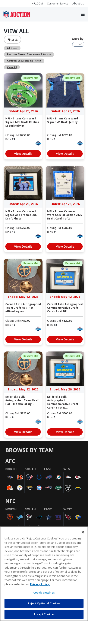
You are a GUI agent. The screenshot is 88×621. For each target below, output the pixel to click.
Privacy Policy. (40, 584)
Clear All (12, 67)
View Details (23, 154)
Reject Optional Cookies (44, 603)
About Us (78, 3)
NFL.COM (37, 3)
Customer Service (57, 3)
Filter (11, 39)
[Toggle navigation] (83, 14)
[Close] (83, 532)
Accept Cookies (44, 614)
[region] (44, 573)
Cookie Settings (44, 592)
